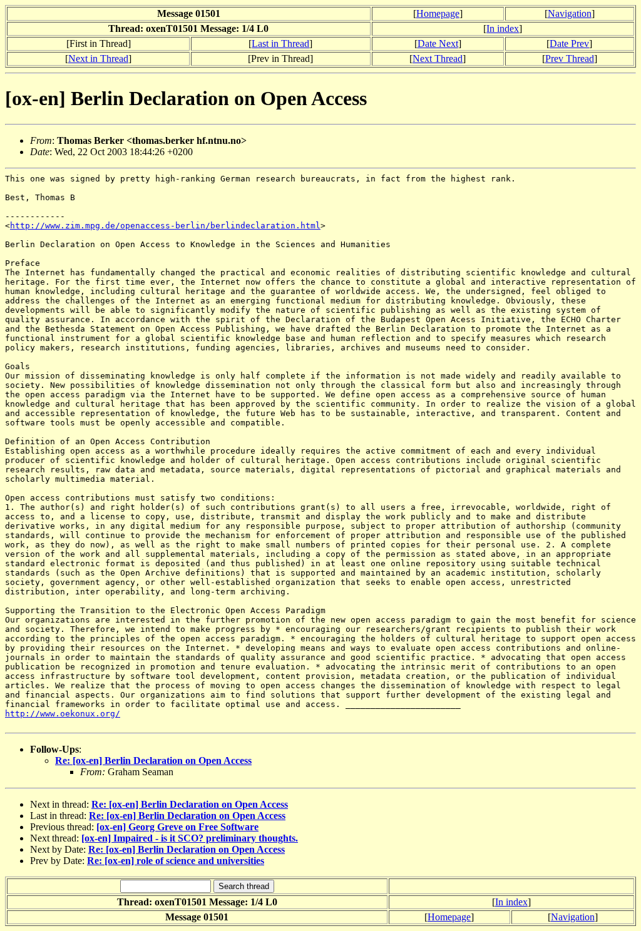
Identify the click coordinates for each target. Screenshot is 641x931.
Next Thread (438, 58)
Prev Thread (569, 58)
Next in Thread (98, 58)
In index (502, 28)
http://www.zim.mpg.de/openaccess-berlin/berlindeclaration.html (165, 225)
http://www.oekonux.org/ (62, 713)
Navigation (570, 13)
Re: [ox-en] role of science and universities (175, 860)
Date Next (438, 43)
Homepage (437, 13)
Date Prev (569, 43)
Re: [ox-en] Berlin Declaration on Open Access (153, 760)
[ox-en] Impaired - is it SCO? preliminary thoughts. (189, 838)
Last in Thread (280, 43)
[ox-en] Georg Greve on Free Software (177, 827)
